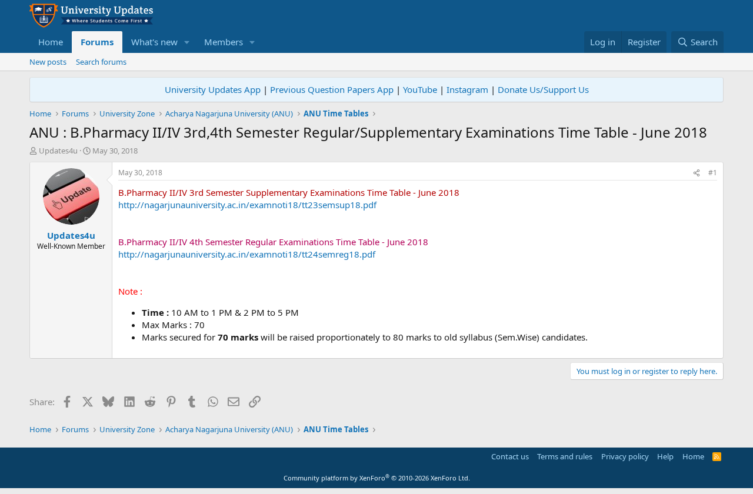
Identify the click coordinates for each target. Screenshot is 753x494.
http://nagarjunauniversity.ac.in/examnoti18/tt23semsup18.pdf (247, 205)
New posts (47, 61)
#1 (712, 173)
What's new (154, 42)
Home (50, 42)
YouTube (420, 89)
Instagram (467, 89)
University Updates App (213, 89)
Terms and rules (564, 456)
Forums (97, 42)
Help (665, 456)
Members (223, 42)
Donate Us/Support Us (543, 89)
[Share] (696, 173)
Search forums (101, 61)
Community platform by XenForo (377, 477)
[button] (187, 42)
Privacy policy (625, 456)
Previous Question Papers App (332, 89)
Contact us (510, 456)
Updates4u (58, 150)
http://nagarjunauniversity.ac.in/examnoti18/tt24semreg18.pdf (246, 254)
